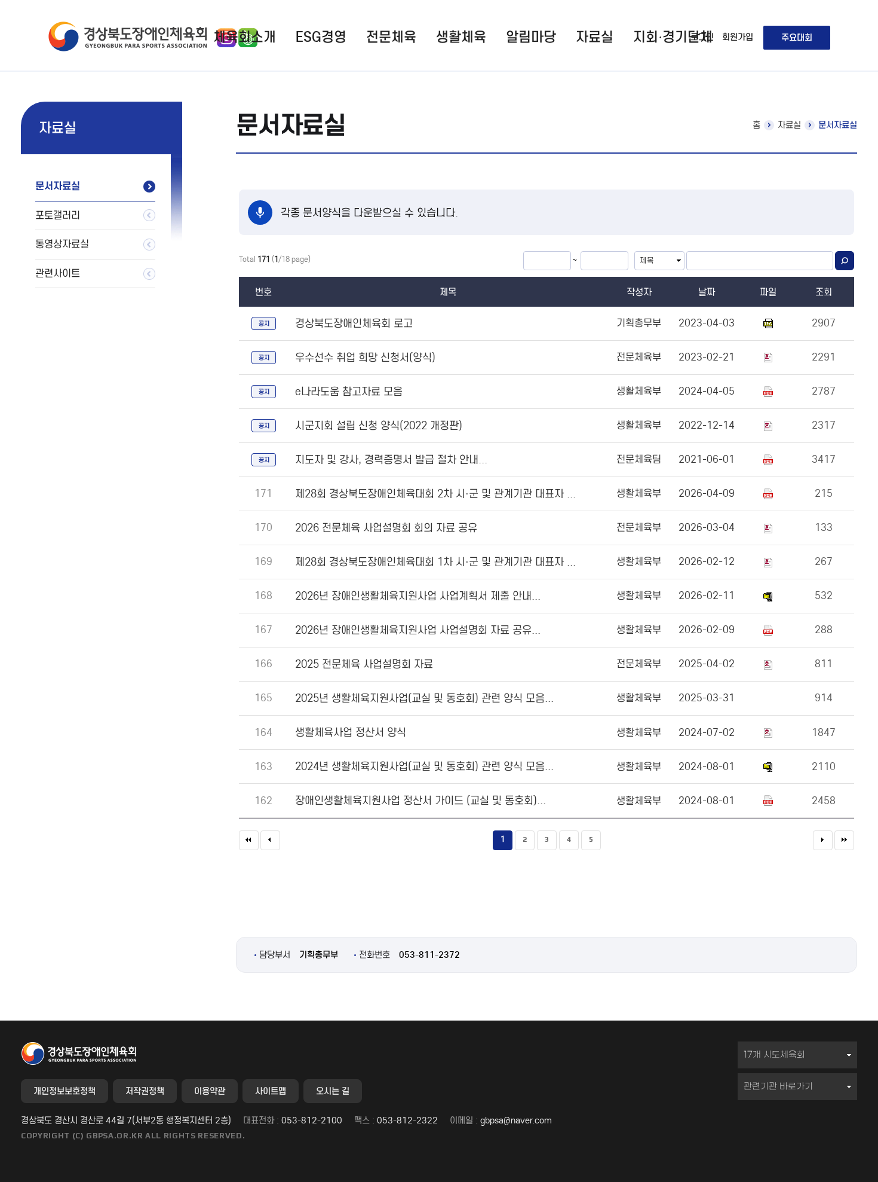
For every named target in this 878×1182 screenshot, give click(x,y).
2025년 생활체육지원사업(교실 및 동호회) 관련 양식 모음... (424, 698)
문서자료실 (57, 186)
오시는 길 (332, 1091)
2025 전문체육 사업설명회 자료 (364, 664)
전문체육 (391, 37)
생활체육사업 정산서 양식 (350, 732)
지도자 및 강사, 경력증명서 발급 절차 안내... (391, 459)
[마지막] (844, 840)
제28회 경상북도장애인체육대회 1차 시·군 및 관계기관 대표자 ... (435, 562)
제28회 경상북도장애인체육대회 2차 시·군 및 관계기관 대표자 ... (435, 493)
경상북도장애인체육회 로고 (354, 323)
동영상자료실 (62, 244)
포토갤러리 (57, 215)
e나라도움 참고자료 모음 (349, 391)
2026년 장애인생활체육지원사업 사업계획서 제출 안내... (418, 596)
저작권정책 (144, 1091)
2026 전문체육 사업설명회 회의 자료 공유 (386, 528)
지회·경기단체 (673, 37)
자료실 (594, 37)
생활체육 (461, 37)
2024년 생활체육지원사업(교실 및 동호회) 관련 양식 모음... (424, 766)
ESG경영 (321, 37)
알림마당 (531, 37)
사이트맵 (270, 1091)
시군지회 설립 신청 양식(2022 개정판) (378, 425)
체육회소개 (244, 37)
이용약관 (209, 1091)
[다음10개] (823, 840)
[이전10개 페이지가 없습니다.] (270, 840)
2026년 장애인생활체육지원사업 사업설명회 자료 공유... (418, 630)
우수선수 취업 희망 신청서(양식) (365, 357)
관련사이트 (57, 273)
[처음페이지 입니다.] (249, 840)
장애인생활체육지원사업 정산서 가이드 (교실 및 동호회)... (420, 800)
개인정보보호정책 (64, 1091)
